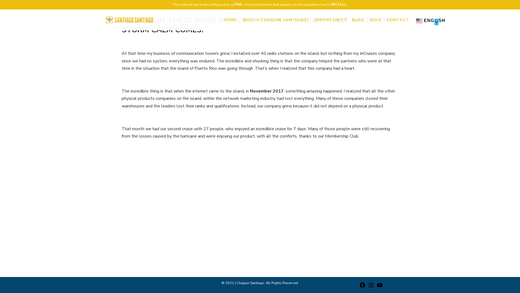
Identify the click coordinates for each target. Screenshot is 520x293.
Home (230, 20)
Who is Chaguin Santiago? (276, 20)
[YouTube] (379, 287)
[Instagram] (371, 287)
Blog (358, 20)
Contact (398, 20)
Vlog (375, 20)
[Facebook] (362, 287)
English (433, 20)
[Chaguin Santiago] (129, 20)
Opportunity (330, 20)
